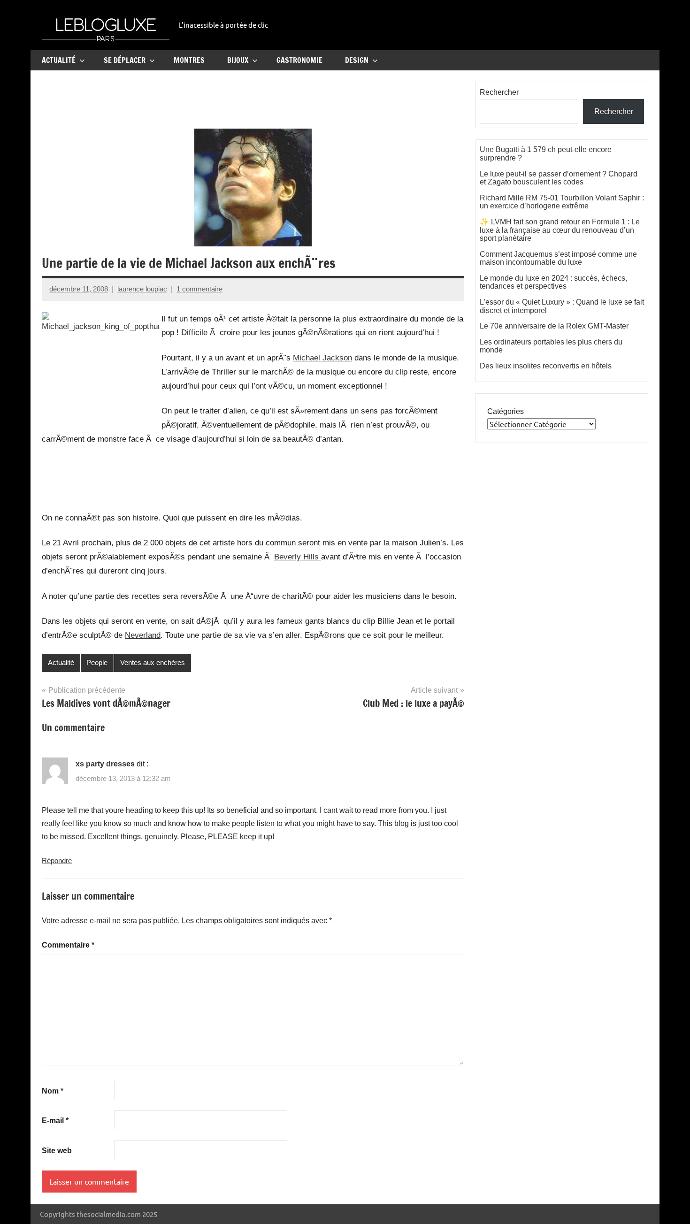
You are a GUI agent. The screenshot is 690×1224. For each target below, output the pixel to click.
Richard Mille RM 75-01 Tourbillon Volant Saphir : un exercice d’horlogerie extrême (562, 202)
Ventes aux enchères (152, 662)
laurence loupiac (142, 289)
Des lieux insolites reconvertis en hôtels (546, 366)
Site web (57, 1151)
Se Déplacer (125, 60)
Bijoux (237, 60)
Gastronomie (299, 60)
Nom (52, 1091)
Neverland (143, 635)
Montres (189, 60)
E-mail (55, 1121)
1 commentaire (199, 289)
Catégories (505, 411)
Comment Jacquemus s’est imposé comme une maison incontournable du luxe (558, 258)
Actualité (59, 60)
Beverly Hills (297, 556)
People (96, 662)
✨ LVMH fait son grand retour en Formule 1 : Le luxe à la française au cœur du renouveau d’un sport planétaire (560, 230)
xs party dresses (105, 764)
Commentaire (68, 945)
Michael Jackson (322, 357)
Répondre (57, 860)
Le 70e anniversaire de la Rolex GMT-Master (554, 326)
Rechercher (499, 92)
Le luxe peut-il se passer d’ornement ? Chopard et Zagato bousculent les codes (558, 178)
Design (356, 60)
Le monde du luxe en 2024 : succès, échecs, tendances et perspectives (553, 282)
